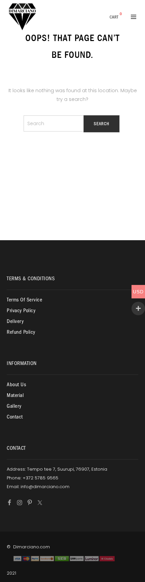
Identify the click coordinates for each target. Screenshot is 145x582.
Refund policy (21, 332)
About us (16, 384)
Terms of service (24, 300)
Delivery (15, 321)
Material (15, 395)
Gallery (14, 406)
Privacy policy (21, 310)
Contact (15, 417)
